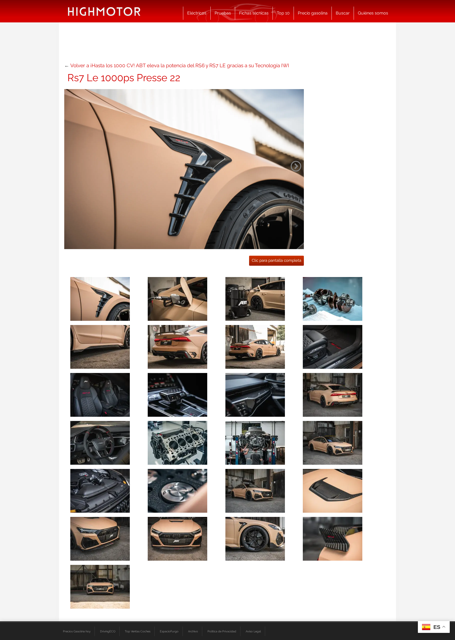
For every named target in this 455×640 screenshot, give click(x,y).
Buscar (343, 13)
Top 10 (283, 13)
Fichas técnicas (254, 13)
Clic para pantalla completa (276, 260)
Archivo (193, 631)
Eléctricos (196, 13)
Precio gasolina (313, 13)
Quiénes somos (373, 13)
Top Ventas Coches (137, 631)
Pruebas (223, 13)
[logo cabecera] (104, 11)
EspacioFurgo (169, 631)
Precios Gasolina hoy (77, 631)
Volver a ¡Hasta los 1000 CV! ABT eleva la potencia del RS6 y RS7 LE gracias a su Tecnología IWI (179, 65)
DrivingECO (107, 631)
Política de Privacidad (221, 631)
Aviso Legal (253, 631)
